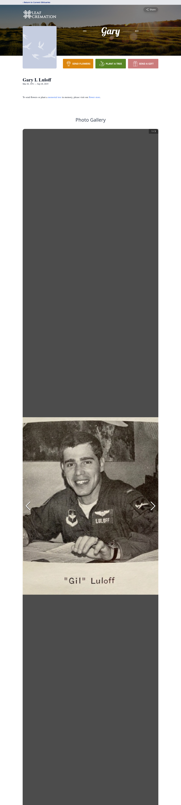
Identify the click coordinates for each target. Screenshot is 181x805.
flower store (94, 97)
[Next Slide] (153, 506)
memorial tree (54, 97)
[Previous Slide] (28, 506)
